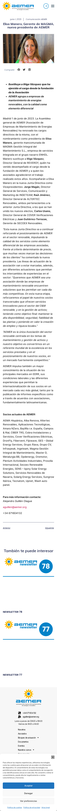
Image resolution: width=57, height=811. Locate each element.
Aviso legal (46, 807)
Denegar (28, 793)
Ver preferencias (28, 801)
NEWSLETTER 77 (12, 674)
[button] (52, 757)
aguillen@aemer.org (15, 507)
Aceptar (28, 785)
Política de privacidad (31, 807)
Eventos (21, 746)
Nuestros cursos (24, 750)
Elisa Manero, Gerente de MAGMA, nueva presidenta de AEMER (28, 25)
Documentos (23, 742)
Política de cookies (14, 807)
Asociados (22, 733)
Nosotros (21, 729)
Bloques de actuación (27, 737)
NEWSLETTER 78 (12, 612)
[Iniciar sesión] (46, 6)
